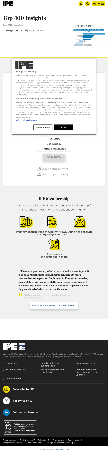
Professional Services (54, 149)
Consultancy (54, 143)
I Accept (63, 127)
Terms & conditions (34, 443)
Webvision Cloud (61, 450)
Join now (54, 157)
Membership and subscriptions (50, 364)
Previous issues (9, 440)
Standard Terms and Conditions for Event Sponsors (86, 372)
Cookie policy (74, 440)
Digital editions (13, 378)
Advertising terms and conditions (52, 371)
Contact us (11, 363)
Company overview (86, 363)
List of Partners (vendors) (26, 120)
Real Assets (54, 139)
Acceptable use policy (12, 443)
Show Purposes (43, 127)
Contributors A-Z (27, 440)
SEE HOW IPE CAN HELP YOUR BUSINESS (54, 305)
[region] (54, 97)
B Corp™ (71, 443)
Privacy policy (59, 440)
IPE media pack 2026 (16, 369)
